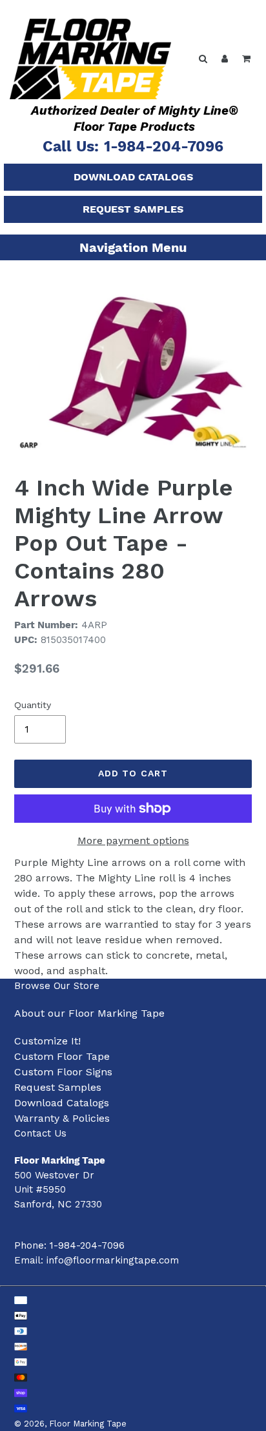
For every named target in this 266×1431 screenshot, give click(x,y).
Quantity (32, 705)
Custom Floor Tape (62, 1056)
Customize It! (47, 1041)
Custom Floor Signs (63, 1072)
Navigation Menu (133, 247)
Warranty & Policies (62, 1118)
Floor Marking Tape (88, 1423)
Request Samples (133, 209)
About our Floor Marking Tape (89, 1013)
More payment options (133, 840)
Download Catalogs (133, 177)
